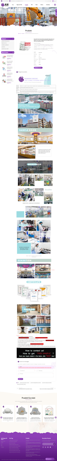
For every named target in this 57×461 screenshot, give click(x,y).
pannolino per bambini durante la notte (14, 450)
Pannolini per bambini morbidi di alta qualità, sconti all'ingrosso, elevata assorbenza (33, 452)
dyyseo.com (31, 459)
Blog (34, 459)
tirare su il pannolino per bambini (13, 447)
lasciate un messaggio (49, 459)
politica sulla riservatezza (45, 459)
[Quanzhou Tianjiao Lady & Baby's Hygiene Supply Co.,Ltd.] (5, 4)
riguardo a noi (19, 4)
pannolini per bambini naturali (21, 384)
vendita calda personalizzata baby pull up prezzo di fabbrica (49, 418)
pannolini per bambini (12, 443)
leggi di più (8, 58)
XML (40, 459)
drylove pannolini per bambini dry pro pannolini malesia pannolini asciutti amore (22, 418)
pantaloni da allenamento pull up (13, 444)
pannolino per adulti (5, 48)
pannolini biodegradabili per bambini (36, 382)
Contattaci (48, 4)
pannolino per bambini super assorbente (14, 446)
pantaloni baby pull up (5, 41)
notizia (42, 4)
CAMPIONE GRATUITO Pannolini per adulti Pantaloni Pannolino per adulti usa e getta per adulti (10, 80)
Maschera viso (4, 43)
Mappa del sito (37, 459)
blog (1, 445)
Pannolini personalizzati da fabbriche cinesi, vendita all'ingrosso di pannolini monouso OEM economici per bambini (35, 418)
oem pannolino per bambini (13, 441)
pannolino (23, 33)
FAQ (31, 4)
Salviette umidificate (5, 45)
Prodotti (26, 4)
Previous (1, 417)
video (36, 4)
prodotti (2, 442)
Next (56, 417)
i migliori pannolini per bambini (13, 440)
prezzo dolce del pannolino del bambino (14, 452)
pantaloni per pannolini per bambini (14, 449)
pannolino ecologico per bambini (46, 382)
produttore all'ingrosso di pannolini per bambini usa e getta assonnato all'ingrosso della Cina (8, 418)
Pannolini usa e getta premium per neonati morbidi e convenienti (33, 440)
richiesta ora (37, 67)
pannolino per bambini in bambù (24, 382)
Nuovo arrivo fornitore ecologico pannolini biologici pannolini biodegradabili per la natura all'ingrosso (10, 62)
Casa (13, 4)
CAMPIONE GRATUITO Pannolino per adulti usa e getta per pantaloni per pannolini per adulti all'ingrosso (10, 74)
